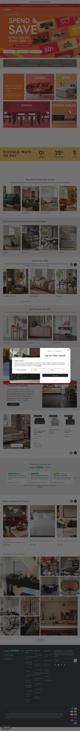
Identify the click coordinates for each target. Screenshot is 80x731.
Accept (35, 369)
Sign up (55, 375)
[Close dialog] (69, 350)
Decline (52, 369)
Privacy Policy (38, 365)
